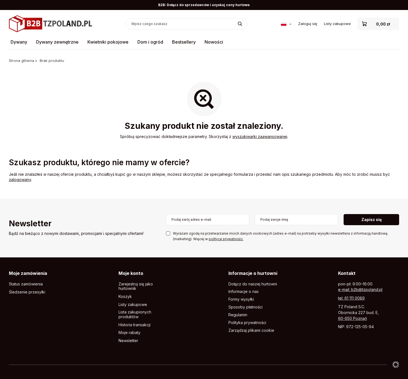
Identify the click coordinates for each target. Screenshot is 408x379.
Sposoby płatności (245, 307)
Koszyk (125, 296)
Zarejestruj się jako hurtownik (136, 286)
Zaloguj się (307, 23)
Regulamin (237, 315)
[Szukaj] (240, 23)
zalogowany (20, 179)
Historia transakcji (134, 325)
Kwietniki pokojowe (108, 42)
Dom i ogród (150, 42)
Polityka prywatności (247, 322)
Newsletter (30, 224)
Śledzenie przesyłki (27, 292)
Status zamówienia (26, 284)
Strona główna (21, 60)
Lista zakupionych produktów (135, 314)
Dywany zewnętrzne (57, 42)
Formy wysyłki (241, 299)
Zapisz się (371, 219)
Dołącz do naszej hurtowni (252, 284)
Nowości (214, 42)
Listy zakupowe (337, 23)
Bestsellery (184, 42)
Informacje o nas (243, 291)
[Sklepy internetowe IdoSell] (395, 364)
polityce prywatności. (226, 239)
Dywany (19, 42)
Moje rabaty (129, 332)
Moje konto (131, 273)
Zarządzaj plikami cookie (251, 330)
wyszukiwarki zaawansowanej (259, 136)
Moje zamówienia (28, 273)
